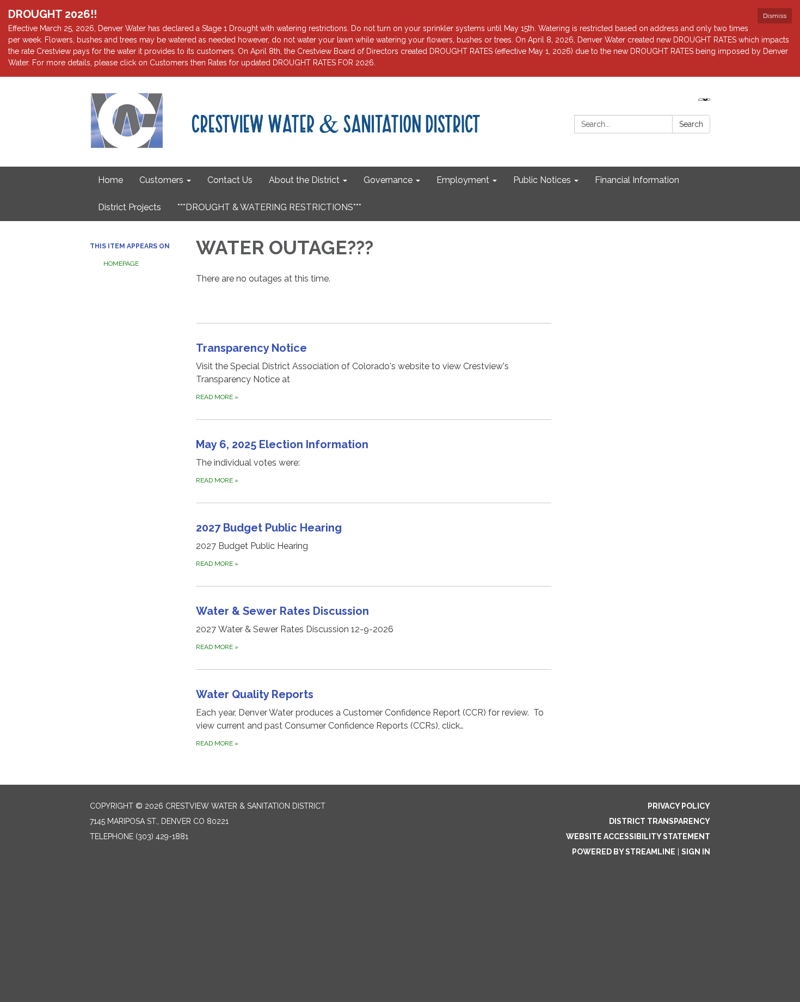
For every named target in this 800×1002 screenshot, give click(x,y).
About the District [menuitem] (304, 180)
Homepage (121, 263)
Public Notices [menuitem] (542, 180)
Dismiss (774, 16)
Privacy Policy (679, 806)
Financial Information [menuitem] (637, 180)
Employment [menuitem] (462, 180)
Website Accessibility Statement (638, 836)
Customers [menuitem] (161, 180)
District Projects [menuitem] (129, 207)
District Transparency (659, 821)
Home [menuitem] (110, 180)
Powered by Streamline (623, 851)
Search (691, 124)
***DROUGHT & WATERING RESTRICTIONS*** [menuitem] (269, 207)
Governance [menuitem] (388, 180)
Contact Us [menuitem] (230, 180)
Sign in (695, 851)
